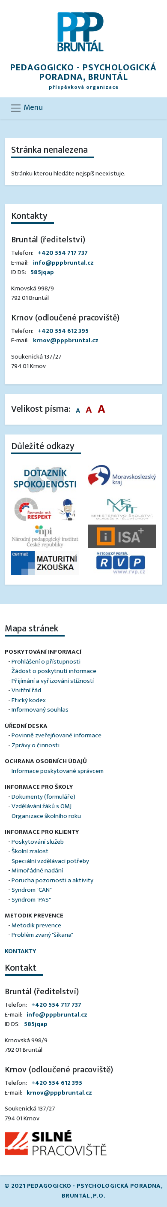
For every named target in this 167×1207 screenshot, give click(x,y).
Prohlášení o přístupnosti (46, 661)
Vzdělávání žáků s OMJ (42, 806)
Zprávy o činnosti (36, 745)
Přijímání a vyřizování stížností (53, 681)
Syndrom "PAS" (31, 899)
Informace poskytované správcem (58, 771)
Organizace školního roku (46, 816)
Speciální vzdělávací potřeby (50, 861)
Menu (32, 107)
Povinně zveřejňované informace (56, 735)
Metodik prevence (36, 925)
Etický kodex (29, 700)
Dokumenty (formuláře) (43, 796)
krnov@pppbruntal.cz (65, 340)
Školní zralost (30, 851)
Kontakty (20, 951)
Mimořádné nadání (37, 870)
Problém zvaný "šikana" (42, 934)
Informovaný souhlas (40, 709)
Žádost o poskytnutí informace (54, 671)
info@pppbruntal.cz (63, 262)
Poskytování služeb (38, 841)
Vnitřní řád (26, 690)
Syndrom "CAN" (32, 889)
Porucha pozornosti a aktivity (52, 880)
